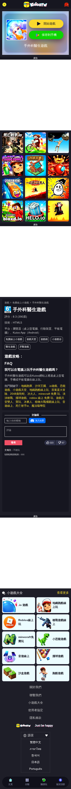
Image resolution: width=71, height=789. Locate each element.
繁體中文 (35, 742)
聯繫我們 (35, 695)
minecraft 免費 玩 (49, 393)
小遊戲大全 (35, 702)
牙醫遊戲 (24, 346)
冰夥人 (28, 401)
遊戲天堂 (31, 339)
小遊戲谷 (57, 339)
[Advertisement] (35, 95)
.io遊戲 (53, 385)
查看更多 (63, 592)
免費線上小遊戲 (20, 302)
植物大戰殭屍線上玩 (47, 401)
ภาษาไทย (35, 749)
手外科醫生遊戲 (40, 302)
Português (35, 768)
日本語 (35, 762)
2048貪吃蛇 (17, 393)
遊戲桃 (44, 339)
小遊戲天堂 (20, 389)
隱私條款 (35, 717)
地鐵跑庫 (26, 385)
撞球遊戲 (21, 397)
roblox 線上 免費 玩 (41, 397)
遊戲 (7, 302)
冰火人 (31, 393)
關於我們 (35, 687)
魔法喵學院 (38, 405)
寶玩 (18, 401)
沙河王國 (40, 385)
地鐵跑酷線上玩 (39, 389)
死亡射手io (22, 405)
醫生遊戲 (10, 346)
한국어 (35, 755)
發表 (13, 442)
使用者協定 (35, 710)
